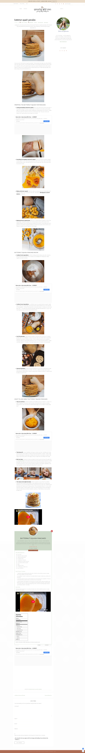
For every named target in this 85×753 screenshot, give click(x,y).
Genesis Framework (45, 751)
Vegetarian (46, 22)
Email (15, 723)
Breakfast (31, 22)
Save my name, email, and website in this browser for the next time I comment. (29, 735)
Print (33, 550)
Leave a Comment (24, 22)
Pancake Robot (21, 460)
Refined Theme (38, 751)
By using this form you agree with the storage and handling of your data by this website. (31, 739)
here (38, 256)
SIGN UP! (54, 1)
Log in (55, 751)
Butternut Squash (31, 689)
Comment (16, 706)
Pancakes (40, 689)
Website (16, 728)
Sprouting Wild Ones (42, 9)
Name (15, 718)
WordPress (51, 751)
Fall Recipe (36, 689)
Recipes (35, 22)
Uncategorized (40, 22)
